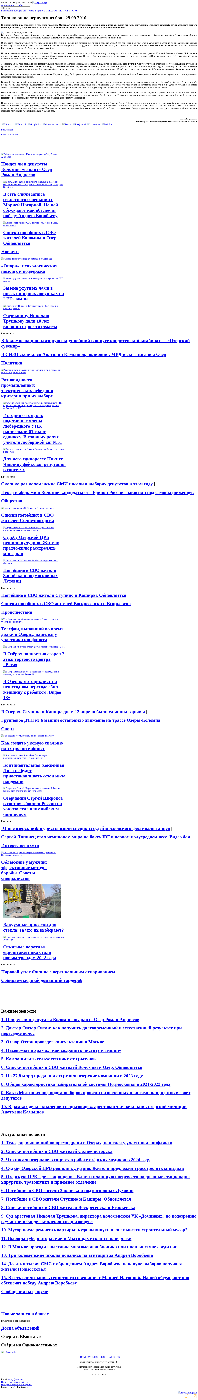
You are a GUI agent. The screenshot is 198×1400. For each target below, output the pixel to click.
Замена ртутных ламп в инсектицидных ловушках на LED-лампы (33, 293)
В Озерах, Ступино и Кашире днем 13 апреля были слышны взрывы (73, 711)
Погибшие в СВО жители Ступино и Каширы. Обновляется (63, 595)
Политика (11, 362)
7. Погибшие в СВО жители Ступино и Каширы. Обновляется (66, 1199)
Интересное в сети (20, 845)
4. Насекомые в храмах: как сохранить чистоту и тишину (61, 1050)
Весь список (7, 129)
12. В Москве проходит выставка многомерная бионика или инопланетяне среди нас (89, 1246)
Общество (11, 500)
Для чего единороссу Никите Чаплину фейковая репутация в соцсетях (34, 464)
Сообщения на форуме (24, 1291)
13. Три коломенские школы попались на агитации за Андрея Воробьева (77, 1255)
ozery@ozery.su (15, 1379)
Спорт (7, 728)
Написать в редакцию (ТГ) (14, 1382)
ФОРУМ (75, 10)
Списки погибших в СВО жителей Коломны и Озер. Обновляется (30, 238)
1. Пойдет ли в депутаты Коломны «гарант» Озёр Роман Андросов (70, 1019)
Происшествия (16, 612)
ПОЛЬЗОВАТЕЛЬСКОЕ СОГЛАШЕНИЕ (99, 1357)
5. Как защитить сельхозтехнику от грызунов (48, 1058)
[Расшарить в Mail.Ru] (106, 124)
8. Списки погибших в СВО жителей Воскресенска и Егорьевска (68, 1207)
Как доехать (20, 10)
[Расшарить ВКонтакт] (7, 124)
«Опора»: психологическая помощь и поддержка (29, 268)
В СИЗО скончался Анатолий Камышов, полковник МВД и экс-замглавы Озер (83, 354)
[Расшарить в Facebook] (21, 124)
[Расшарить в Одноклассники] (51, 124)
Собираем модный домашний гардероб (41, 980)
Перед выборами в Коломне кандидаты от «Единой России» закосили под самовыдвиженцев (97, 492)
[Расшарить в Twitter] (67, 124)
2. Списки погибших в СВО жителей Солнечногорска (56, 1151)
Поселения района (36, 10)
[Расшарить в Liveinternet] (94, 124)
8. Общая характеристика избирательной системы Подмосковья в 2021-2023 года (85, 1084)
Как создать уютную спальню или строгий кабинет (32, 745)
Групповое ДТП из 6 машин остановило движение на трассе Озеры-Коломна (80, 720)
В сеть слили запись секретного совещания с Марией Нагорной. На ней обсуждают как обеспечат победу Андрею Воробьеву (30, 204)
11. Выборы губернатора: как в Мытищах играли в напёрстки (66, 1238)
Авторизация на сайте (12, 5)
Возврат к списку (9, 134)
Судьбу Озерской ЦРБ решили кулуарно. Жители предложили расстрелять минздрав (31, 545)
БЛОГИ (66, 10)
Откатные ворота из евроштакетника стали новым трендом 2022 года (29, 952)
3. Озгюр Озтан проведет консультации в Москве (52, 1041)
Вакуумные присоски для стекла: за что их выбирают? (33, 927)
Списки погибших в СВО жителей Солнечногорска (27, 517)
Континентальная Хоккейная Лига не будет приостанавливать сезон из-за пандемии (34, 773)
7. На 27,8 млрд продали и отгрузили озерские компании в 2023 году (72, 1075)
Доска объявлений (20, 1328)
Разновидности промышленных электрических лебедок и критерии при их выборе (27, 387)
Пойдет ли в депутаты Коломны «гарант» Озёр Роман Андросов (26, 169)
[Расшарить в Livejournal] (79, 124)
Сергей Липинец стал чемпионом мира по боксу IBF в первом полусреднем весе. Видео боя (95, 836)
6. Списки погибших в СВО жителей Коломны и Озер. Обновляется (71, 1067)
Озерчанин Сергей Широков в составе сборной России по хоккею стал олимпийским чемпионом (33, 806)
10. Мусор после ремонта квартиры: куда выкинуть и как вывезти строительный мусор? (94, 1229)
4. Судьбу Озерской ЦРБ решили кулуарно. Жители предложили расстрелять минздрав (92, 1168)
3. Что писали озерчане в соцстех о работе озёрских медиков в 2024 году (75, 1159)
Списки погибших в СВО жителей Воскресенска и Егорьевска (66, 603)
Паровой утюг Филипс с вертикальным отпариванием (58, 971)
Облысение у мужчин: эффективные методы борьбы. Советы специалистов (24, 870)
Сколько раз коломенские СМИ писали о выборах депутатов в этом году (77, 483)
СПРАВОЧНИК (54, 10)
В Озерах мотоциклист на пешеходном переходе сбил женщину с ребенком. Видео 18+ (32, 689)
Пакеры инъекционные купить (16, 1384)
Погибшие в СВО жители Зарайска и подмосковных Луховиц (30, 576)
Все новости (7, 10)
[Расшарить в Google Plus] (34, 124)
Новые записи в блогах (25, 1313)
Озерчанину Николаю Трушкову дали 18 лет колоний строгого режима (30, 321)
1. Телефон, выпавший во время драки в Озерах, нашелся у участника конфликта (86, 1142)
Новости (10, 251)
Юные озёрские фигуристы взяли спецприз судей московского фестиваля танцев (85, 828)
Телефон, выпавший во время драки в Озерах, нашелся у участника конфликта (32, 634)
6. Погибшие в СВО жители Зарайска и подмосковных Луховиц (67, 1190)
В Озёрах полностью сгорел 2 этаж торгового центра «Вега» (33, 659)
